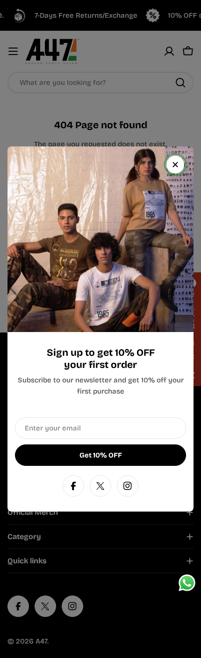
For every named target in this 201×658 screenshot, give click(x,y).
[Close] (175, 164)
